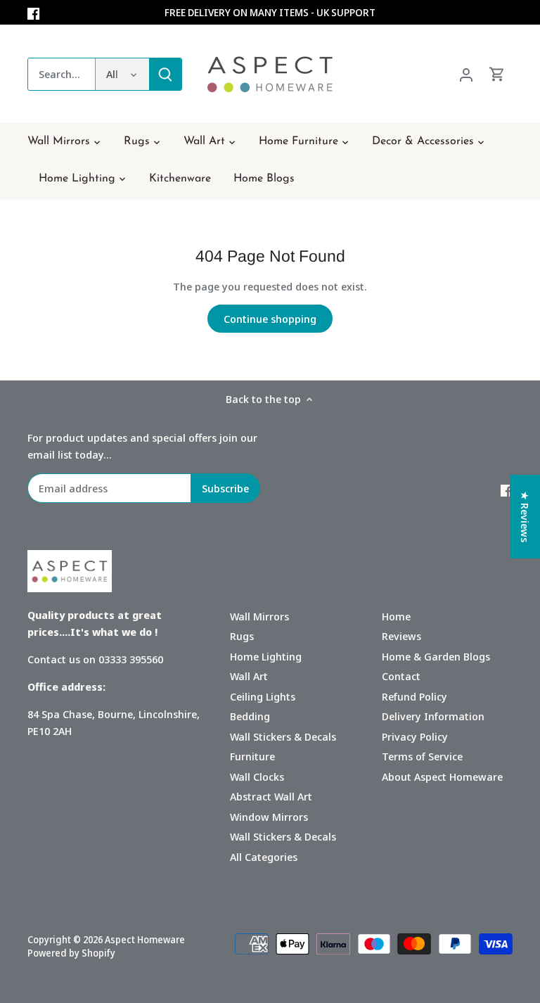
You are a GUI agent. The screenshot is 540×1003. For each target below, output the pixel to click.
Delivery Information (433, 716)
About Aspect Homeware (442, 776)
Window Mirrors (269, 817)
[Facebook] (33, 12)
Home (396, 616)
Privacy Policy (415, 736)
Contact (401, 676)
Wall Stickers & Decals (283, 736)
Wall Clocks (257, 776)
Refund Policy (414, 696)
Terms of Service (422, 756)
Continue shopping (270, 319)
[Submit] (165, 74)
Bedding (250, 716)
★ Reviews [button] (525, 516)
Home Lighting (266, 656)
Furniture (252, 756)
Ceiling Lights (262, 696)
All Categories (263, 857)
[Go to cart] (497, 74)
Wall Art (249, 676)
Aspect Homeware (145, 939)
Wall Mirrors (259, 616)
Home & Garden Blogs (436, 656)
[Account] (466, 74)
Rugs (242, 636)
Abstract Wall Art (271, 796)
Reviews (401, 636)
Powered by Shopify (71, 953)
